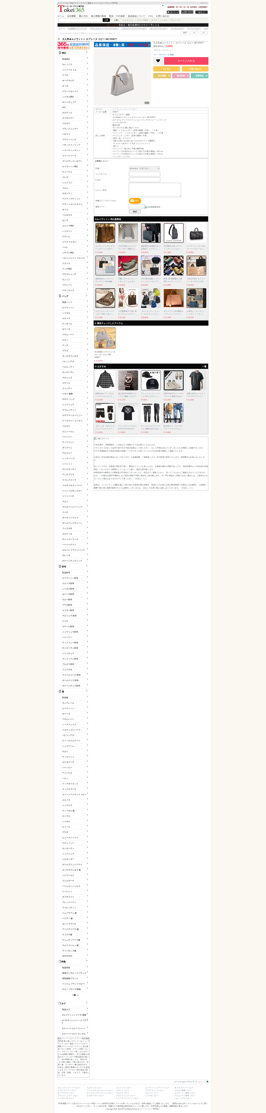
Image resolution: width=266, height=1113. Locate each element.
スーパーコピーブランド (72, 1038)
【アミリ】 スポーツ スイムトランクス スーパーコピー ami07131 (105, 429)
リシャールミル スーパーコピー (100, 1090)
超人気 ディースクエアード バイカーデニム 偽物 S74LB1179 (173, 429)
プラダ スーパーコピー (154, 1090)
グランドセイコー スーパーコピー (104, 29)
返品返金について (136, 16)
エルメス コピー (152, 1093)
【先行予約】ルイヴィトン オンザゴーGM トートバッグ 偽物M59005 (196, 281)
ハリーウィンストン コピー (127, 1098)
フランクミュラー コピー (68, 1096)
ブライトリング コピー (125, 1096)
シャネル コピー (152, 1096)
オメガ (154, 20)
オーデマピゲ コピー (66, 1093)
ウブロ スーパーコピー (67, 1090)
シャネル (163, 20)
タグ (155, 55)
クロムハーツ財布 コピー (185, 1096)
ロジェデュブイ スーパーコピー (100, 1093)
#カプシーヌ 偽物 (166, 55)
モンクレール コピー (158, 29)
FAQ (150, 16)
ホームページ (190, 1082)
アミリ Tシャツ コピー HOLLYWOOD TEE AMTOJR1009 (127, 429)
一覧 (74, 995)
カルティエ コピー (94, 1088)
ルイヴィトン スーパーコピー (125, 109)
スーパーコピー (146, 1109)
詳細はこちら (141, 479)
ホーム (61, 16)
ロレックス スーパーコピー (69, 1088)
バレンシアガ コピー (183, 1098)
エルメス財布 (142, 20)
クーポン (167, 69)
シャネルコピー (177, 29)
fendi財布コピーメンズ (77, 29)
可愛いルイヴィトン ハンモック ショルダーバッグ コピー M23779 (127, 281)
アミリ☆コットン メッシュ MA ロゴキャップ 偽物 (150, 396)
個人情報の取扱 (98, 16)
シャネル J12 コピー (66, 1098)
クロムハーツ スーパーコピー (134, 29)
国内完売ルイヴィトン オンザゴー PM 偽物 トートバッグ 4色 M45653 (105, 281)
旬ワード (62, 29)
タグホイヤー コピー (95, 1096)
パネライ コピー (122, 1090)
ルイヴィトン (128, 20)
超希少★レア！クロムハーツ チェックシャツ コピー (104, 396)
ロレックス (175, 20)
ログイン (204, 3)
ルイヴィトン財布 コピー (185, 1093)
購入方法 (83, 16)
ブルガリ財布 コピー (183, 1090)
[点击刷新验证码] (152, 207)
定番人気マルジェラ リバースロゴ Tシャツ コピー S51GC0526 (196, 396)
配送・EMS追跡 (117, 16)
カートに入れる (186, 60)
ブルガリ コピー (122, 1093)
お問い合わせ (162, 16)
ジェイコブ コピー (123, 1088)
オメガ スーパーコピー (184, 1088)
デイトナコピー (194, 29)
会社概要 (71, 16)
